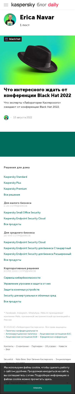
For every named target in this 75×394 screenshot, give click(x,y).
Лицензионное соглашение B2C (55, 334)
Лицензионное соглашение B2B (21, 337)
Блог (8, 349)
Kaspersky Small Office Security (22, 212)
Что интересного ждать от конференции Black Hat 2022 (37, 92)
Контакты (8, 346)
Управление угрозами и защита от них (27, 283)
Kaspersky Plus (12, 182)
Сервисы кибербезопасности (22, 277)
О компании (22, 346)
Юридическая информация (53, 337)
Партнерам (37, 346)
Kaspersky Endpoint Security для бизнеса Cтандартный (37, 248)
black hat (14, 39)
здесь (48, 379)
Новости (63, 346)
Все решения (12, 194)
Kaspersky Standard (15, 176)
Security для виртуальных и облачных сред (30, 295)
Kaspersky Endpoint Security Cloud (24, 218)
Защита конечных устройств (21, 289)
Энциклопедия (63, 359)
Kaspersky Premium (15, 188)
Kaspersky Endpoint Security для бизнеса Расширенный (37, 254)
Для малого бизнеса (17, 203)
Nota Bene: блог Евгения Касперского (34, 359)
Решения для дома (17, 167)
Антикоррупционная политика (21, 334)
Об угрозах (50, 346)
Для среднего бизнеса (19, 232)
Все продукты (12, 224)
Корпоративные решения (21, 268)
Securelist (8, 359)
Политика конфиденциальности (22, 331)
